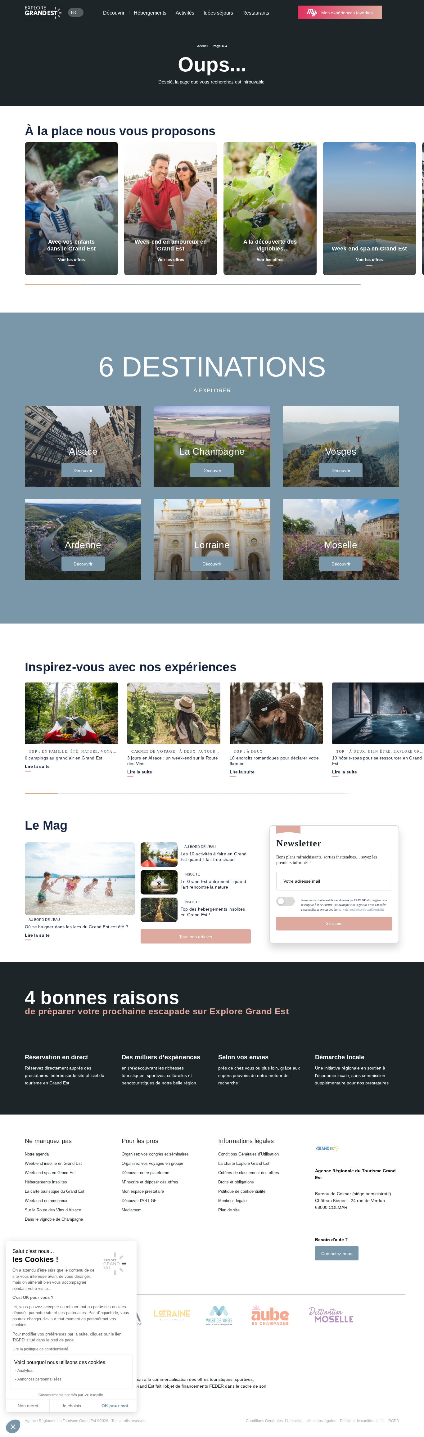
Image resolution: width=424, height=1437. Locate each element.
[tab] (53, 284)
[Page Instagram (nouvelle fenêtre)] (326, 1271)
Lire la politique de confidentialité (40, 1349)
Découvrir (113, 13)
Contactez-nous (336, 1253)
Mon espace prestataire (143, 1191)
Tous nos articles (195, 936)
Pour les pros (140, 1140)
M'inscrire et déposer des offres (150, 1182)
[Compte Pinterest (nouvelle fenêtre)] (343, 1271)
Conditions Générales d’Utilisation (248, 1154)
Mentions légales (233, 1200)
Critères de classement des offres (248, 1172)
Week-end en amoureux (46, 1200)
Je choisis (71, 1405)
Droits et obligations (236, 1182)
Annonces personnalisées (39, 1379)
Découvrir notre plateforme (145, 1172)
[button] (13, 1426)
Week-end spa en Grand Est (50, 1172)
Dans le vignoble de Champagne (54, 1219)
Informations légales (246, 1140)
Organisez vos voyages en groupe (152, 1163)
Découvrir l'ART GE (139, 1200)
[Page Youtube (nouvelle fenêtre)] (335, 1271)
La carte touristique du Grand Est (54, 1191)
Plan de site (229, 1210)
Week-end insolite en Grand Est (53, 1163)
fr (73, 12)
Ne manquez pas (48, 1140)
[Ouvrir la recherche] (393, 12)
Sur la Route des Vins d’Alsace (53, 1210)
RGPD (393, 1421)
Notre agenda (37, 1154)
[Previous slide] (373, 284)
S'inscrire (334, 923)
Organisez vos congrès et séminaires (155, 1154)
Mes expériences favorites (347, 12)
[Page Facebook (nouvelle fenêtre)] (318, 1271)
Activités (185, 13)
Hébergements (150, 13)
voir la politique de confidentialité (363, 909)
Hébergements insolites (46, 1182)
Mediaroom (132, 1210)
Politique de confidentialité (241, 1191)
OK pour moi (114, 1405)
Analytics (25, 1370)
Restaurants (255, 13)
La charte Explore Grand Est (243, 1163)
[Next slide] (386, 284)
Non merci (28, 1405)
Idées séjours (218, 13)
